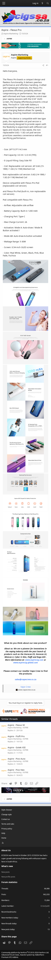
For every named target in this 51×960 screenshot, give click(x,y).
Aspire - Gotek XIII (17, 747)
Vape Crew (26, 686)
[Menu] (4, 3)
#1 (47, 65)
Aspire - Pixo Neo (16, 769)
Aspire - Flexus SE (16, 725)
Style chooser (6, 810)
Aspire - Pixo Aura (16, 758)
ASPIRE (25, 727)
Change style (6, 814)
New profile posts (8, 877)
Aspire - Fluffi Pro (16, 736)
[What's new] (42, 3)
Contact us (5, 819)
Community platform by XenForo (25, 952)
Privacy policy (6, 828)
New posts (5, 872)
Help (3, 833)
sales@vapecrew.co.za (25, 679)
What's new (7, 866)
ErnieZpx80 (45, 906)
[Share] (43, 65)
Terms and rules (7, 824)
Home (3, 838)
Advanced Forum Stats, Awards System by (23, 956)
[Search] (47, 3)
